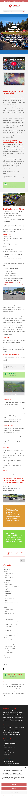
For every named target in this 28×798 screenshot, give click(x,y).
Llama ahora (12, 184)
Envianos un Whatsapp (15, 672)
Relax (5, 635)
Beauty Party (8, 628)
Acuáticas (6, 580)
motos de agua (20, 284)
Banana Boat (8, 588)
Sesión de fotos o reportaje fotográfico (14, 630)
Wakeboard (8, 591)
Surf (6, 602)
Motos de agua (8, 581)
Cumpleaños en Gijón (9, 611)
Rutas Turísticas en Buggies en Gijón (12, 688)
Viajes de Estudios (7, 652)
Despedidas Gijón (7, 613)
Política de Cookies (6, 796)
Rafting (7, 598)
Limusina (7, 625)
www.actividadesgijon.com (12, 728)
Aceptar (14, 784)
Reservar (5, 661)
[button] (26, 768)
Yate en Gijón (8, 636)
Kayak (6, 586)
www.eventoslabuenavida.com (11, 761)
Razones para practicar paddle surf (11, 686)
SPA (6, 639)
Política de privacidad (15, 796)
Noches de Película (8, 650)
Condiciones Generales (9, 745)
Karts (6, 609)
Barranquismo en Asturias (11, 600)
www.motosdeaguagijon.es (10, 765)
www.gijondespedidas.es (10, 763)
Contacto (5, 659)
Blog (4, 657)
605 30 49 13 (16, 732)
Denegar (14, 788)
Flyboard (7, 593)
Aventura (6, 569)
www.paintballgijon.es (9, 758)
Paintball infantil (9, 575)
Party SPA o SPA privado (11, 641)
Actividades (6, 615)
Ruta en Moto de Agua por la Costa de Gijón (13, 681)
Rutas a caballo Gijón (10, 643)
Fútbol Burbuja (11, 284)
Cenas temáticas (7, 648)
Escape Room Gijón (10, 646)
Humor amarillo (12, 282)
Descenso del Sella (9, 595)
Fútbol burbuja (8, 577)
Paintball (5, 282)
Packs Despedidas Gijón (10, 740)
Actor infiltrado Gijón (10, 632)
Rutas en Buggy (9, 606)
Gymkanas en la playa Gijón (11, 619)
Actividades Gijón (7, 567)
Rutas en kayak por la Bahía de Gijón (12, 684)
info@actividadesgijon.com (12, 730)
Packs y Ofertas (6, 654)
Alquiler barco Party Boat (11, 621)
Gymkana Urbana (9, 617)
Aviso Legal (23, 796)
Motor (5, 604)
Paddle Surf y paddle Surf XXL (12, 584)
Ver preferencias (14, 792)
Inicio (4, 564)
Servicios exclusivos (8, 624)
